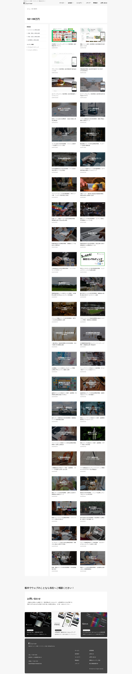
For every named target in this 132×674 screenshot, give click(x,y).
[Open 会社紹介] (73, 3)
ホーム (28, 8)
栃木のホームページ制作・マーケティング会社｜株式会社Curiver (42, 646)
